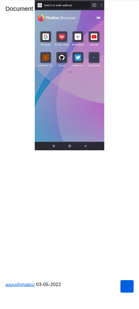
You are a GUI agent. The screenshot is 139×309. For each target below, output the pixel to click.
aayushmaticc (20, 284)
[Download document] (127, 286)
